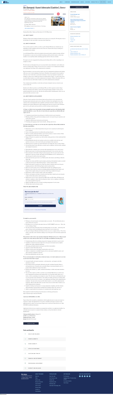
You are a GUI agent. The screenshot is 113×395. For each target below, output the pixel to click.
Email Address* (29, 197)
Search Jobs (37, 379)
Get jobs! (40, 205)
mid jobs (72, 38)
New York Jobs (52, 376)
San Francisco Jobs (53, 378)
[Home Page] (5, 2)
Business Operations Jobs (75, 53)
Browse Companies (39, 381)
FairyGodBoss (38, 391)
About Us (37, 376)
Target (25, 5)
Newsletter (94, 2)
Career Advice (38, 383)
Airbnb (71, 28)
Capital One (72, 23)
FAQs (36, 378)
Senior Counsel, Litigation (75, 26)
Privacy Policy (43, 209)
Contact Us (37, 389)
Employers (103, 2)
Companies (67, 2)
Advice (82, 2)
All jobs (71, 41)
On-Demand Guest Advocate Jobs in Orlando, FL (79, 49)
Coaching (87, 2)
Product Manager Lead (75, 14)
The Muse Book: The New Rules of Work (70, 378)
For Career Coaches (67, 381)
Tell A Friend (66, 382)
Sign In (109, 2)
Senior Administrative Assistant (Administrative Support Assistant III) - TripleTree (78, 20)
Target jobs (72, 39)
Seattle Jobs (51, 379)
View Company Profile (29, 28)
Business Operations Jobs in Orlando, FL (78, 54)
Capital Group (73, 15)
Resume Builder (75, 2)
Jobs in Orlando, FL (74, 51)
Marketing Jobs (52, 383)
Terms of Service (38, 209)
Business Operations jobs (75, 36)
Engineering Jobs (52, 381)
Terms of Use (38, 385)
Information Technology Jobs (55, 385)
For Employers (66, 376)
